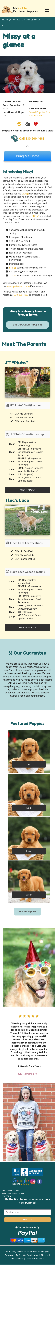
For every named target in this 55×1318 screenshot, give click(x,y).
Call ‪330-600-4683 (31, 138)
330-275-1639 (7, 1196)
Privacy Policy (17, 1258)
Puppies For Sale (21, 19)
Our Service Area (30, 1255)
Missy (37, 19)
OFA (24, 193)
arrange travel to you (18, 286)
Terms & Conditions (35, 1258)
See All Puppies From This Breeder (40, 114)
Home (5, 19)
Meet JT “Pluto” (27, 490)
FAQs (18, 1255)
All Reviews (26, 1074)
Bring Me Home (27, 156)
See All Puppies (27, 911)
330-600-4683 (21, 294)
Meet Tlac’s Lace (27, 627)
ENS (34, 216)
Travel (12, 275)
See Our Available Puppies (27, 324)
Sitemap (44, 1255)
